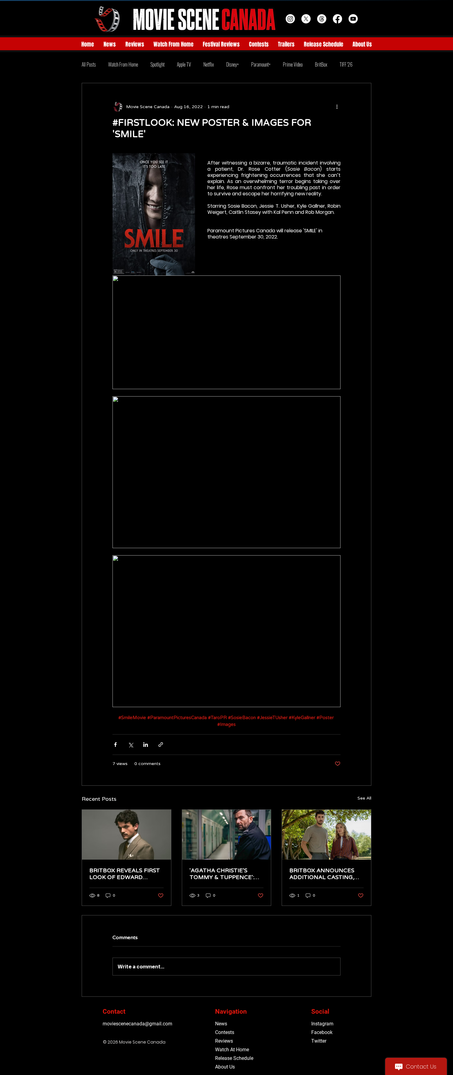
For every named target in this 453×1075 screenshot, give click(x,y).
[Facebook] (337, 18)
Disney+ (232, 64)
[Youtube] (353, 18)
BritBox (321, 64)
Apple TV (184, 64)
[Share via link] (161, 744)
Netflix (208, 64)
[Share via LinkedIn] (146, 744)
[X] (306, 18)
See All (364, 798)
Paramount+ (261, 64)
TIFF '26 (346, 64)
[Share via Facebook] (115, 744)
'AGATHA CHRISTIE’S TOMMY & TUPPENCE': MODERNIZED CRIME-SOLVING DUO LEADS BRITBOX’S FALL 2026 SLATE (222, 874)
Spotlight (157, 64)
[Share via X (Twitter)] (130, 744)
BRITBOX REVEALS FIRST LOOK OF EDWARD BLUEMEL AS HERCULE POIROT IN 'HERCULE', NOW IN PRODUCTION (124, 874)
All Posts (89, 64)
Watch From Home (123, 64)
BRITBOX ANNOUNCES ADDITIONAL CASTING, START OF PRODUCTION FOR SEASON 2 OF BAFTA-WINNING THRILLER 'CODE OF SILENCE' (324, 874)
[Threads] (321, 18)
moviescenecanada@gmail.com (137, 1024)
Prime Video (293, 64)
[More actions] (337, 106)
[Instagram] (290, 18)
